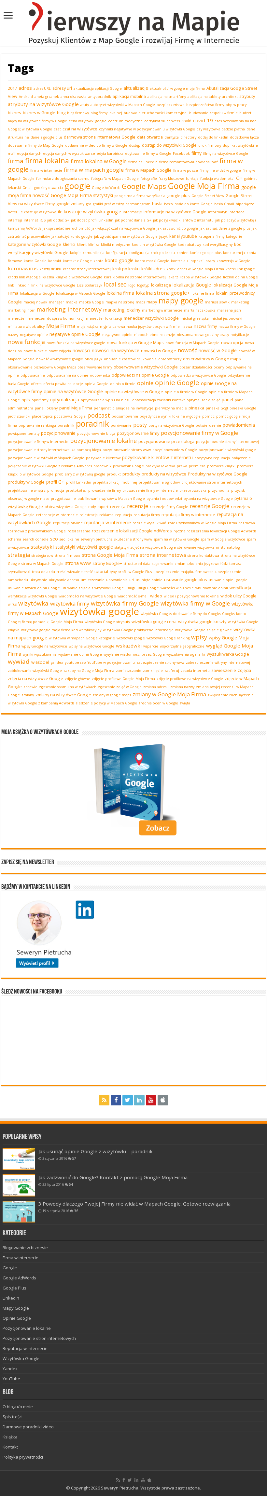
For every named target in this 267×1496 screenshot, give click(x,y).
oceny (219, 367)
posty (140, 424)
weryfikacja (240, 588)
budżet (245, 113)
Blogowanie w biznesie (25, 1247)
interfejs (15, 220)
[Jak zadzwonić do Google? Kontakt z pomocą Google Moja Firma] (19, 1185)
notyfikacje (240, 334)
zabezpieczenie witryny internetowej (218, 662)
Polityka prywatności (23, 1457)
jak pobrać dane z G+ (133, 220)
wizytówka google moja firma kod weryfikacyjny (61, 630)
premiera (197, 466)
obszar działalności (195, 367)
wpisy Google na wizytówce (44, 646)
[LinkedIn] (139, 1100)
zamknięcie (153, 670)
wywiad (19, 661)
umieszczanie (93, 580)
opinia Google (96, 383)
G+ (239, 178)
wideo (156, 596)
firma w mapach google (94, 169)
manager (56, 302)
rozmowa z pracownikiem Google (37, 531)
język (163, 236)
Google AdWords (106, 187)
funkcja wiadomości (217, 178)
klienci (69, 244)
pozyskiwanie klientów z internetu (157, 457)
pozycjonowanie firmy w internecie (38, 441)
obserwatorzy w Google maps (212, 359)
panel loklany (46, 408)
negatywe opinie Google (75, 334)
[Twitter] (127, 1100)
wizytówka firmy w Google (195, 603)
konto (98, 261)
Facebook (181, 153)
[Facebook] (116, 1100)
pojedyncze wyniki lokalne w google (170, 416)
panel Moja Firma (75, 408)
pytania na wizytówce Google (208, 498)
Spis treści (12, 1417)
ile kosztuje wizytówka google (89, 211)
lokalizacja (161, 285)
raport (102, 506)
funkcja (192, 178)
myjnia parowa (112, 326)
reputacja (123, 515)
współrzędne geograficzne (182, 646)
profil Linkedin (78, 482)
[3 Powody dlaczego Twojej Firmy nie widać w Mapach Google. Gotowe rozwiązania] (19, 1211)
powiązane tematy (23, 433)
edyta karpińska (110, 153)
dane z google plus (46, 137)
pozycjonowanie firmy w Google (199, 432)
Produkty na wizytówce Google (217, 474)
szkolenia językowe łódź (207, 563)
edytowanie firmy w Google (148, 153)
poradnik (92, 423)
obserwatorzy (169, 359)
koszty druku (50, 269)
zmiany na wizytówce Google (63, 695)
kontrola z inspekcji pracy (193, 261)
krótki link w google (24, 277)
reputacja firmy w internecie (188, 514)
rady (92, 506)
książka (48, 277)
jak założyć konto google (71, 236)
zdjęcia (244, 670)
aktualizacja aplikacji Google (98, 88)
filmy (196, 153)
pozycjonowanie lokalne (103, 441)
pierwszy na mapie (171, 408)
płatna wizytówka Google (66, 506)
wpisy (199, 637)
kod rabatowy (189, 244)
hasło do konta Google (194, 204)
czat (57, 129)
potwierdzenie (208, 425)
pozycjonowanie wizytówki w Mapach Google (46, 458)
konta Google (35, 261)
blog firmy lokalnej (106, 113)
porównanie (121, 425)
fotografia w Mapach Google (115, 178)
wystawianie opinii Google (80, 654)
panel (227, 399)
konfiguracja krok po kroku (152, 252)
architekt (230, 96)
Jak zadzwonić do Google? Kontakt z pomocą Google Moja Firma (113, 1177)
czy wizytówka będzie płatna (221, 129)
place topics (42, 416)
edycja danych (29, 153)
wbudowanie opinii (211, 588)
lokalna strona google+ (163, 292)
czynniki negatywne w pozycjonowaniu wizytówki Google (147, 129)
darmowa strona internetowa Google (99, 137)
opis (25, 400)
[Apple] (163, 1100)
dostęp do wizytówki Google (169, 145)
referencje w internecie (57, 515)
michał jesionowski (226, 318)
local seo (115, 284)
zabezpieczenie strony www (160, 662)
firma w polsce (185, 170)
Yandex (10, 1368)
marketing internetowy (69, 309)
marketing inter (21, 310)
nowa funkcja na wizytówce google (76, 343)
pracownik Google (128, 466)
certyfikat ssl (154, 121)
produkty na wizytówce (164, 474)
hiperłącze (245, 204)
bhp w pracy (236, 104)
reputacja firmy (147, 515)
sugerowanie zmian (168, 563)
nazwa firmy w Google (237, 326)
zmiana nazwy (182, 687)
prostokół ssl (76, 490)
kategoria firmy (211, 236)
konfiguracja (116, 252)
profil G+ (55, 482)
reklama (106, 515)
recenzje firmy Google (169, 506)
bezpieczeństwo (171, 104)
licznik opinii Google (240, 277)
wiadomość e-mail (133, 596)
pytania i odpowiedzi (164, 498)
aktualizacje (135, 88)
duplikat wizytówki (238, 145)
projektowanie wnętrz (27, 490)
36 (76, 1211)
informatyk (217, 212)
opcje (78, 383)
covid (186, 121)
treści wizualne (70, 571)
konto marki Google (152, 261)
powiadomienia (239, 425)
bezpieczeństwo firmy (205, 104)
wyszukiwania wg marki (185, 654)
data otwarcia (150, 137)
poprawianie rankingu (37, 425)
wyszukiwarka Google (228, 654)
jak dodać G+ (58, 220)
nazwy (13, 334)
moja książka (87, 326)
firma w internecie (46, 170)
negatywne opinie (117, 334)
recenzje (137, 506)
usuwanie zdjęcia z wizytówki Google (93, 588)
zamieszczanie (128, 670)
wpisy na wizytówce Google (91, 646)
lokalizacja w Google (37, 293)
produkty (131, 474)
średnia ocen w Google (158, 703)
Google (10, 1268)
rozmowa (247, 523)
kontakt (54, 261)
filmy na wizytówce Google (225, 153)
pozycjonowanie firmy (138, 433)
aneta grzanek (47, 96)
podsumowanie (125, 416)
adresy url (62, 88)
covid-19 (203, 120)
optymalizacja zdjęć (203, 400)
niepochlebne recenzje (154, 334)
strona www (78, 563)
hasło (168, 204)
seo (54, 539)
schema (14, 539)
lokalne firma (202, 293)
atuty (84, 104)
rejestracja (88, 515)
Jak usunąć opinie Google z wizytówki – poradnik (95, 1151)
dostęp (134, 145)
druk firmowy (209, 145)
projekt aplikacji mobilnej (115, 482)
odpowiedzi (100, 375)
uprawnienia (117, 580)
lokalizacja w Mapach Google (80, 293)
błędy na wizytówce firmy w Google (37, 121)
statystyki (42, 546)
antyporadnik (99, 96)
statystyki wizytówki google (84, 547)
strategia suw (42, 555)
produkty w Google (26, 482)
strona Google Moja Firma (110, 555)
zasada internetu (195, 670)
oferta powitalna (57, 383)
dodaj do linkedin (213, 137)
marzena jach (229, 310)
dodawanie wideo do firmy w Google (96, 145)
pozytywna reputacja (212, 458)
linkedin (23, 285)
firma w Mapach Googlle (148, 170)
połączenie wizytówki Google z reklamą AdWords (50, 466)
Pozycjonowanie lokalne (27, 1328)
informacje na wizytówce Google (175, 212)
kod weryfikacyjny (217, 244)
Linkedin (11, 1298)
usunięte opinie (149, 580)
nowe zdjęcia (60, 351)
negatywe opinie (34, 334)
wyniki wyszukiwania (40, 654)
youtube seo (75, 662)
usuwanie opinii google (228, 580)
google (77, 185)
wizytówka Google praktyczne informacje (138, 630)
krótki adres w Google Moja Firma (195, 269)
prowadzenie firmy (104, 490)
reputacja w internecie (107, 522)
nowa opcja (232, 342)
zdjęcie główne (77, 678)
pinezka (196, 408)
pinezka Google (243, 408)
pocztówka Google (70, 416)
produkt (114, 474)
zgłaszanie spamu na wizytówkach (67, 687)
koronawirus (23, 268)
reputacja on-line (68, 523)
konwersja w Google (233, 261)
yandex (57, 662)
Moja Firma (60, 325)
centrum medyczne (125, 121)
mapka (71, 302)
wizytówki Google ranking (168, 638)
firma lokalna (47, 160)
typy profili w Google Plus (131, 571)
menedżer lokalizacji (104, 318)
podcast (98, 415)
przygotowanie (63, 498)
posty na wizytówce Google (171, 425)
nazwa (186, 326)
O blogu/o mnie (18, 1406)
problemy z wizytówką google (80, 474)
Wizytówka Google (21, 1358)
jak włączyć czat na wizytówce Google (123, 228)
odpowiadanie (33, 375)
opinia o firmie (122, 383)
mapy (152, 302)
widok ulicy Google (238, 596)
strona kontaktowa (203, 555)
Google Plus (14, 1288)
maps (140, 302)
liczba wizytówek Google (200, 277)
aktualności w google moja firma (177, 88)
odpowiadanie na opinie (67, 375)
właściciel (40, 662)
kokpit (75, 252)
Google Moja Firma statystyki (82, 195)
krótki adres (153, 269)
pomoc (208, 416)
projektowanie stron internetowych (211, 482)
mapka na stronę (119, 302)
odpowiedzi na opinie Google (140, 375)
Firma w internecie (20, 1258)
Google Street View (207, 196)
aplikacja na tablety (204, 96)
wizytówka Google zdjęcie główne (203, 630)
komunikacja (93, 252)
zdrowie (30, 687)
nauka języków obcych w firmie (153, 326)
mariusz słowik (217, 302)
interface (237, 212)
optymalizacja (64, 399)
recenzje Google (209, 506)
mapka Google (91, 302)
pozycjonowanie (58, 433)
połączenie (241, 458)
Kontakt (10, 1447)
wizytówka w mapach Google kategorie (82, 638)
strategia (19, 554)
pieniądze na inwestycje (132, 408)
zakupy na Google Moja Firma (88, 670)
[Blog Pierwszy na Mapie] (133, 23)
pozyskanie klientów (103, 458)
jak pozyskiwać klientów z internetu (183, 220)
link (11, 285)
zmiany (27, 695)
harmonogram (137, 204)
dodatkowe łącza (244, 137)
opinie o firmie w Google (186, 392)
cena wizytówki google (87, 121)
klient (82, 244)
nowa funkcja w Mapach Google (192, 343)
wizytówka (33, 603)
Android (26, 96)
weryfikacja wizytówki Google (32, 596)
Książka (10, 1437)
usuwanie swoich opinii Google (34, 588)
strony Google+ (107, 563)
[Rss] (104, 1100)
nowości (81, 350)
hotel (12, 212)
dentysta (171, 137)
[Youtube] (151, 1100)
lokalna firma (120, 293)
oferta (36, 383)
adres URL (42, 88)
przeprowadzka (192, 490)
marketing (240, 302)
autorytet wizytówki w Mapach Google (123, 104)
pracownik (102, 466)
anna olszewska (74, 96)
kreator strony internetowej (87, 269)
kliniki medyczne (115, 244)
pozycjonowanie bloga (96, 433)
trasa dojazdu (43, 571)
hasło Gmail (224, 204)
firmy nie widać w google (220, 170)
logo (131, 285)
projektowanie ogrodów (159, 482)
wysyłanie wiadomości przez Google (134, 654)
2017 (12, 88)
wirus (12, 604)
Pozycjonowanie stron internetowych (39, 1338)
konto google (119, 260)
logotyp (143, 285)
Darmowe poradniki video (28, 1427)
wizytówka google (99, 611)
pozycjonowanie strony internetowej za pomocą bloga (54, 449)
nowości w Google (158, 351)
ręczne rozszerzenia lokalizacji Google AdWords (215, 531)
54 (71, 1184)
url (131, 580)
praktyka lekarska (160, 466)
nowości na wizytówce (115, 350)
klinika (93, 244)
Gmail (27, 187)
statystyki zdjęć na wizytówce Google (145, 547)
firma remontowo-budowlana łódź (188, 162)
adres (25, 88)
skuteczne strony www (133, 539)
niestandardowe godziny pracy (203, 334)
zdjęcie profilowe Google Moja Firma (123, 678)
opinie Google (177, 382)
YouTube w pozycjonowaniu (111, 662)
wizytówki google (131, 638)
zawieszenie (223, 670)
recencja (117, 506)
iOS (43, 220)
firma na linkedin (143, 162)
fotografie (148, 178)
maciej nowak (35, 302)
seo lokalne (69, 539)
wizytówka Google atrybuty (107, 622)
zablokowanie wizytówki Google (35, 670)
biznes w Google (39, 112)
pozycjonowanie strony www (127, 449)
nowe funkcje (35, 351)
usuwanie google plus (185, 579)
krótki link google (240, 269)
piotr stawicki (19, 416)
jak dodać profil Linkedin (92, 220)
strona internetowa (163, 555)
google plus (178, 195)
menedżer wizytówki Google (151, 318)
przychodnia (219, 490)
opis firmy (40, 400)
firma (15, 161)
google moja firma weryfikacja (140, 196)
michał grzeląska (194, 318)
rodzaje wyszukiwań (149, 523)
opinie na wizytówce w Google (134, 391)
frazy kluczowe (171, 178)
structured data (137, 563)
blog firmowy (78, 113)
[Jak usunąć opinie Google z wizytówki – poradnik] (19, 1159)
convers (173, 121)
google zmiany (70, 204)
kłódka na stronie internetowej (139, 277)
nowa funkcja (26, 342)
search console (36, 539)
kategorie (234, 236)
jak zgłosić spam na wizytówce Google (126, 236)
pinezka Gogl (217, 408)
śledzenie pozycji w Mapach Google (106, 703)
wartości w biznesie (177, 588)
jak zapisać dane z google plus (225, 228)
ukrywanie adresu (64, 580)
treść (88, 571)
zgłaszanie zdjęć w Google (120, 687)
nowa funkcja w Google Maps (135, 342)
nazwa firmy (205, 326)
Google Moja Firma (204, 185)
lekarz (172, 277)
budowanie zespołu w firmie (213, 113)
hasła (157, 204)
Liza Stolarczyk (89, 285)
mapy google (181, 300)
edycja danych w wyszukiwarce (69, 153)
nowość (187, 350)
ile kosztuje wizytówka (37, 212)
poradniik (66, 425)
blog (61, 112)
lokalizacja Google (192, 285)
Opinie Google (17, 1318)
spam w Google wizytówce (223, 539)
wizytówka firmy (69, 603)
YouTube (11, 1379)
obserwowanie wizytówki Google (146, 367)
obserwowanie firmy (94, 367)
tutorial (101, 571)
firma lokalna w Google (99, 161)
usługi (130, 588)
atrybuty (247, 96)
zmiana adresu (156, 687)
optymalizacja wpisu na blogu (106, 400)
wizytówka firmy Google (125, 603)
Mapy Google (16, 1308)
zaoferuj (171, 670)
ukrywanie (38, 580)
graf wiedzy (114, 204)
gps (88, 204)
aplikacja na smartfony (167, 96)
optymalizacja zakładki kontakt (158, 400)
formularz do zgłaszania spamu (63, 178)
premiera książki (221, 466)
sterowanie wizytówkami (198, 547)
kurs (107, 277)
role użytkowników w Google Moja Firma (202, 523)
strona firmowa (67, 555)
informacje (132, 212)
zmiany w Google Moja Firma (169, 694)
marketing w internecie (162, 310)
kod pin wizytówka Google (154, 244)
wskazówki (129, 645)
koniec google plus (205, 252)
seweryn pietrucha (97, 539)
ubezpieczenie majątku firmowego (183, 571)
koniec (182, 252)
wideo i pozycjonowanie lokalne (191, 596)
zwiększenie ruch (222, 695)
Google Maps (144, 186)
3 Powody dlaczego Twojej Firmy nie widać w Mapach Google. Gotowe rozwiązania (134, 1203)
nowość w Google (218, 350)
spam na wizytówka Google (176, 539)
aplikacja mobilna (129, 96)
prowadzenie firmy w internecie (150, 490)
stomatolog (230, 547)
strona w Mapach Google (42, 563)
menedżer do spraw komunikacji (56, 318)
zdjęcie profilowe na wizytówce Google (190, 678)
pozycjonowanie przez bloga (166, 441)
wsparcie (150, 646)
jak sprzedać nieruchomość (66, 228)
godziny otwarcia (48, 187)
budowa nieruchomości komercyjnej (156, 113)
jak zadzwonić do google (177, 228)
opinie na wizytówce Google (73, 391)
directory (188, 137)
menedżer (17, 318)
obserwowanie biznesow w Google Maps (42, 367)
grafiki (98, 204)
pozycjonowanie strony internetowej (227, 441)
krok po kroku (126, 269)
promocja (55, 490)
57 (74, 1158)
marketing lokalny (121, 310)
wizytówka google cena (154, 621)
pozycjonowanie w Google (174, 449)
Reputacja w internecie (25, 1348)
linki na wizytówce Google (53, 285)
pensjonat (102, 408)
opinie (145, 383)
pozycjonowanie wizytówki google (227, 449)
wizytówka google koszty (202, 621)
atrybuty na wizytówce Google (43, 104)
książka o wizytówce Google (79, 277)
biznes (14, 112)
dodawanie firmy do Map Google (35, 145)
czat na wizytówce (80, 129)
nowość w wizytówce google (59, 359)
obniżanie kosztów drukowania (130, 359)
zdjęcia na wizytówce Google (35, 678)
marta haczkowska (200, 310)
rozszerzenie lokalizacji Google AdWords (132, 531)
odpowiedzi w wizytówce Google (198, 375)
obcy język (93, 359)
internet (31, 220)
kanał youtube (183, 236)
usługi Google (147, 588)
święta (185, 703)
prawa (182, 466)
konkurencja (234, 252)
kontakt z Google (77, 261)
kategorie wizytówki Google (34, 244)
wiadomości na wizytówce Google (87, 596)
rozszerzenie (78, 531)
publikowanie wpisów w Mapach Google (111, 498)
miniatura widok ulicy (26, 326)
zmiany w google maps (112, 695)
